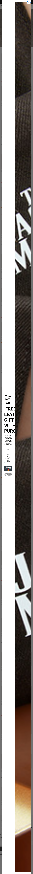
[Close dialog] (28, 2)
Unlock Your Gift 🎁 (8, 468)
